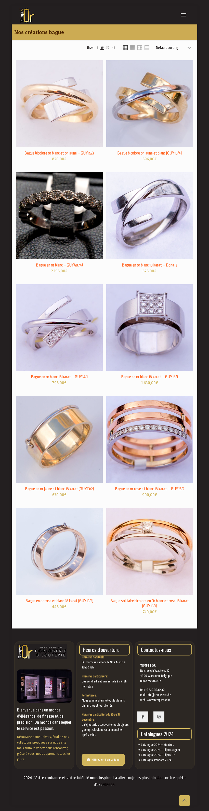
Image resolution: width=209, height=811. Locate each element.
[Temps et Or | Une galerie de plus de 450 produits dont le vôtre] (26, 15)
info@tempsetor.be (159, 695)
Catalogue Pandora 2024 (156, 760)
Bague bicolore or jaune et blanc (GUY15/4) (149, 153)
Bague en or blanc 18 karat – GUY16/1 (149, 377)
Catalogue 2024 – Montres (157, 745)
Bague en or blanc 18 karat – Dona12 (149, 265)
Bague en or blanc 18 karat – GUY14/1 (59, 377)
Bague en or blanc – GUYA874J (59, 265)
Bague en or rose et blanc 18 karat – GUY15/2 (149, 489)
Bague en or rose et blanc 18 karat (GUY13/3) (59, 601)
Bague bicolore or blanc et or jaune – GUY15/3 (59, 153)
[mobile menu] (183, 15)
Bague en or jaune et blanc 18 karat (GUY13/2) (59, 489)
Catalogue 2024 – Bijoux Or (158, 755)
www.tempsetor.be (159, 700)
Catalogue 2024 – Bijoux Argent (160, 750)
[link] (97, 47)
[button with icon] (142, 716)
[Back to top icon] (184, 800)
